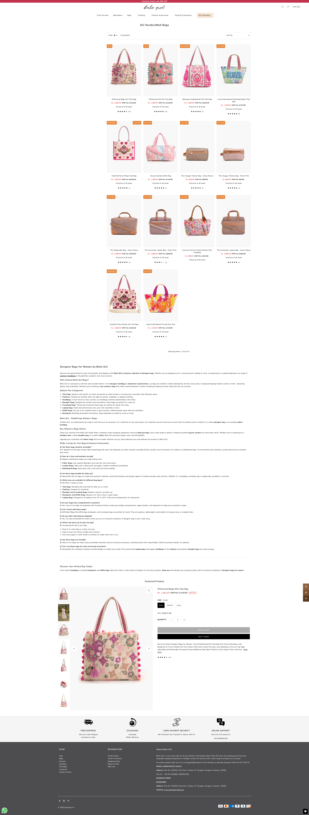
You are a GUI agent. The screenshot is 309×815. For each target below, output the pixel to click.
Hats (61, 756)
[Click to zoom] (148, 590)
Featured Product (154, 581)
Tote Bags (63, 766)
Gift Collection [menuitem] (204, 15)
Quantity (162, 619)
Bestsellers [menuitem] (118, 15)
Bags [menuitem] (129, 15)
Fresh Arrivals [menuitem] (103, 15)
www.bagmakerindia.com (174, 790)
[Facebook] (59, 801)
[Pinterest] (68, 801)
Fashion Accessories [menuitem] (160, 15)
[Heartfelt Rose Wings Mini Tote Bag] (124, 295)
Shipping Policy (114, 761)
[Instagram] (64, 801)
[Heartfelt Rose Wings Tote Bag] (124, 147)
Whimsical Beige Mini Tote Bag (173, 589)
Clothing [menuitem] (141, 15)
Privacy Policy (113, 756)
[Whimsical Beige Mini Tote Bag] (124, 70)
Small (161, 605)
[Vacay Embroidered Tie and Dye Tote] (160, 295)
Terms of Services (115, 758)
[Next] (226, 1)
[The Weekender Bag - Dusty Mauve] (124, 221)
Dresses (62, 761)
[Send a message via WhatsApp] (4, 810)
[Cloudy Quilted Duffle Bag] (160, 147)
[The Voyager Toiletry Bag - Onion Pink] (233, 147)
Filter (111, 35)
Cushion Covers (65, 772)
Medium (170, 605)
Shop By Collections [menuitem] (183, 15)
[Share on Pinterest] (306, 599)
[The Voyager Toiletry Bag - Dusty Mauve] (197, 147)
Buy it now (203, 637)
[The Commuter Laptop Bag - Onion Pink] (160, 221)
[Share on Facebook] (306, 587)
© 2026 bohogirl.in (65, 807)
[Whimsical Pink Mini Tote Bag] (160, 70)
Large (179, 605)
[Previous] (83, 1)
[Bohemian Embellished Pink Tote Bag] (197, 70)
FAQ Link (111, 766)
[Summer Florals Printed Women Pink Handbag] (197, 221)
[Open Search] (282, 7)
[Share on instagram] (306, 593)
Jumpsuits (63, 769)
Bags (61, 758)
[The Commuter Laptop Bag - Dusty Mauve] (233, 221)
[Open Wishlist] (305, 811)
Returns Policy (113, 764)
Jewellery (63, 764)
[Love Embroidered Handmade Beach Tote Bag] (233, 70)
